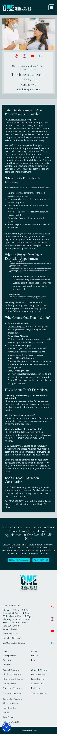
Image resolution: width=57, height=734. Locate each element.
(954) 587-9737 (28, 85)
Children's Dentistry (12, 674)
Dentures (7, 712)
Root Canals (8, 717)
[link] (16, 7)
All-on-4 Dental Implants (10, 703)
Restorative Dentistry (12, 699)
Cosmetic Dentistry (40, 670)
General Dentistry (37, 66)
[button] (51, 7)
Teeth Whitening (38, 693)
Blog (33, 660)
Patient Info (8, 660)
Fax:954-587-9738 (12, 638)
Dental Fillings (9, 683)
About (34, 651)
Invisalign (35, 688)
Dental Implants (10, 708)
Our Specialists (9, 655)
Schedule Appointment (28, 89)
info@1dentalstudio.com (14, 643)
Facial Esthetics (38, 679)
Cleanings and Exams (13, 679)
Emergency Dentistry (12, 688)
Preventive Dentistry (12, 693)
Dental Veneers (38, 674)
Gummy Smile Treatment (37, 683)
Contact (6, 664)
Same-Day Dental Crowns (11, 722)
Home (14, 66)
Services (24, 66)
